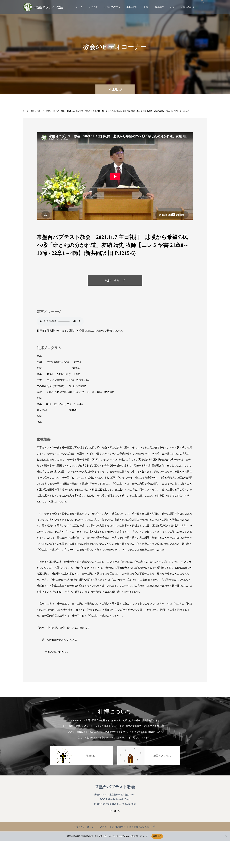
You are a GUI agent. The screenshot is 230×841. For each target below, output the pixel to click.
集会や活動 (131, 7)
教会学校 (159, 7)
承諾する (157, 836)
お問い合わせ (187, 7)
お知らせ (93, 7)
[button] (202, 7)
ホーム (79, 7)
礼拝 (146, 7)
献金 (172, 7)
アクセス (104, 827)
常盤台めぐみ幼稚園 (139, 827)
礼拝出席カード (115, 280)
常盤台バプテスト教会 (115, 787)
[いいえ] (226, 836)
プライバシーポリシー (85, 827)
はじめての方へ (112, 7)
